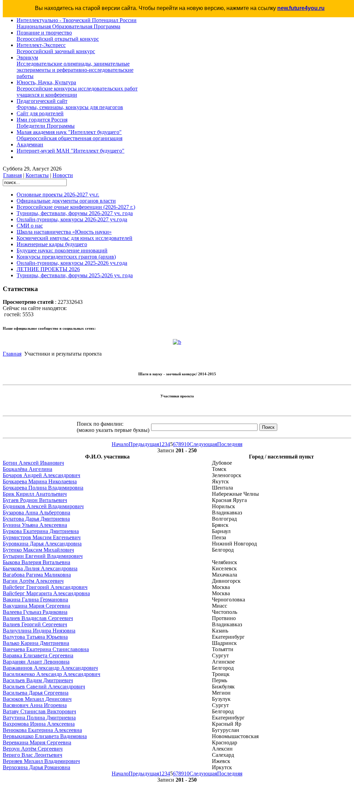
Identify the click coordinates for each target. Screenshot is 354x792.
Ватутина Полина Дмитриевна (39, 718)
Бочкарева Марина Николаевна (40, 481)
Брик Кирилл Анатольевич (35, 494)
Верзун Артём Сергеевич (33, 749)
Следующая (203, 444)
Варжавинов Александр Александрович (50, 668)
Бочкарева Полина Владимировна (43, 488)
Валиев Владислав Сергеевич (38, 618)
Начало (120, 444)
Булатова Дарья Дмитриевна (36, 519)
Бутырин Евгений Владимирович (43, 556)
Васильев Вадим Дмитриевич (38, 680)
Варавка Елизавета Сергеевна (38, 655)
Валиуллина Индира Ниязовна (39, 631)
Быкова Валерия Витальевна (36, 562)
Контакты (37, 175)
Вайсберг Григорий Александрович (45, 587)
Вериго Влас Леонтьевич (32, 755)
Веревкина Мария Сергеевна (37, 742)
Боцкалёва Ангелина (27, 469)
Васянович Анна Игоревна (35, 705)
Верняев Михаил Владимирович (41, 761)
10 (186, 444)
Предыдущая (144, 444)
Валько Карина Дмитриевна (36, 643)
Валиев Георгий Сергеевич (35, 624)
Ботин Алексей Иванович (33, 463)
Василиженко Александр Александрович (51, 674)
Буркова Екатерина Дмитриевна (41, 531)
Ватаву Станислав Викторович (39, 711)
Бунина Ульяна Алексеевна (35, 525)
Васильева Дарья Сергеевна (35, 693)
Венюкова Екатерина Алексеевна (42, 730)
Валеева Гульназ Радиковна (35, 612)
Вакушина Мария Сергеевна (36, 606)
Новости (63, 175)
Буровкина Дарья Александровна (42, 544)
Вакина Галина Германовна (35, 599)
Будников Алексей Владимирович (43, 506)
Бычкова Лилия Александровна (40, 568)
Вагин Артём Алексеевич (33, 581)
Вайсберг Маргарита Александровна (46, 593)
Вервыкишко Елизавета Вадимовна (45, 736)
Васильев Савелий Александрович (44, 686)
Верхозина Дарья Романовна (36, 767)
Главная (12, 175)
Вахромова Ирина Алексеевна (39, 724)
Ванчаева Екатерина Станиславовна (46, 649)
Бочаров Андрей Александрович (41, 475)
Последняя (229, 444)
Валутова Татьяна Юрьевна (35, 637)
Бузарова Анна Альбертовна (36, 512)
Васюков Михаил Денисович (37, 699)
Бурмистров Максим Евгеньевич (42, 537)
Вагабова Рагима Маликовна (37, 575)
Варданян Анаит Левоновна (36, 662)
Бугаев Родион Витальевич (35, 500)
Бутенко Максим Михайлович (38, 550)
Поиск (268, 427)
